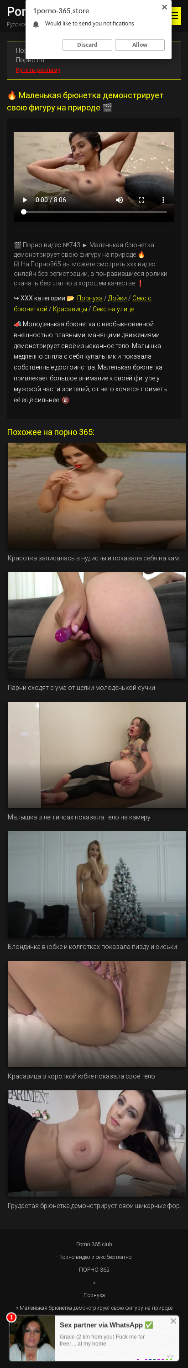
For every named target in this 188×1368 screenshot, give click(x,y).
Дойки (117, 298)
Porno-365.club (94, 1244)
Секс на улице (113, 309)
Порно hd (30, 60)
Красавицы (70, 309)
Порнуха (90, 298)
